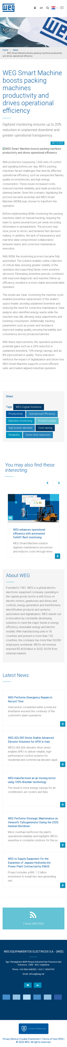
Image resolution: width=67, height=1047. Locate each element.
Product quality (47, 420)
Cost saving (45, 427)
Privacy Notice (11, 1039)
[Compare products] (41, 8)
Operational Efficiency (42, 413)
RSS (61, 1039)
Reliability (14, 434)
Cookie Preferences (37, 1028)
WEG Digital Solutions (28, 407)
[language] (54, 8)
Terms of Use (49, 1039)
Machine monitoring (20, 420)
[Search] (47, 8)
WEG (7, 7)
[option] (33, 523)
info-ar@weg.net (36, 974)
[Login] (34, 8)
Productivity (16, 413)
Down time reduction (38, 434)
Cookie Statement (30, 1039)
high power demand (20, 427)
